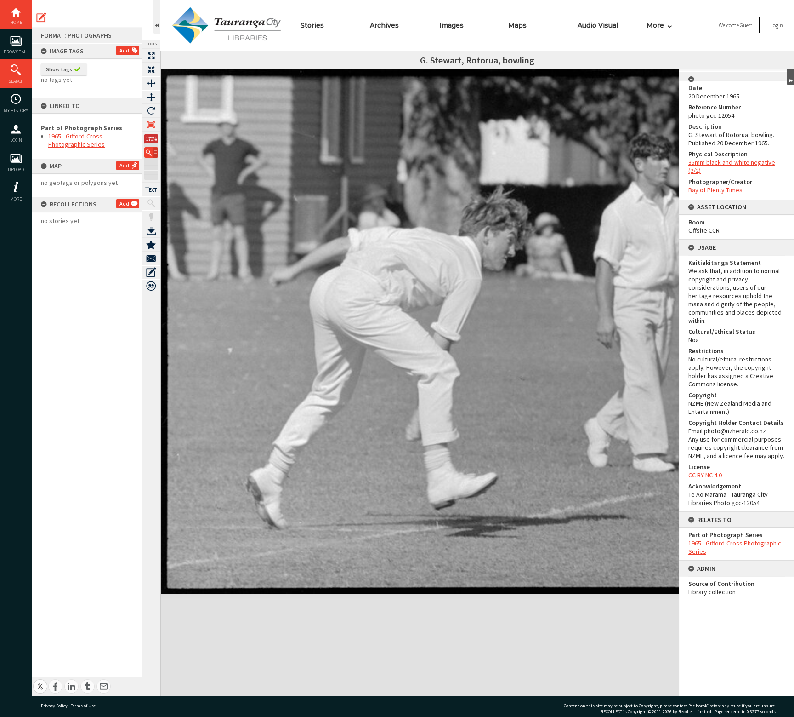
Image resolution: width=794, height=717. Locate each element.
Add (124, 50)
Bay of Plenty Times (715, 190)
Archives (384, 25)
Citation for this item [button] (151, 286)
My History (16, 111)
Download (151, 231)
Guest (746, 25)
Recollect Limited (694, 712)
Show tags (59, 69)
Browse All (16, 52)
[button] (151, 152)
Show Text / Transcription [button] (151, 189)
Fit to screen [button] (151, 69)
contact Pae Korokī (691, 706)
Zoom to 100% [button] (151, 125)
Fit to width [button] (151, 83)
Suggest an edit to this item (41, 17)
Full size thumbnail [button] (151, 56)
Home (16, 22)
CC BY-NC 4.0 (705, 475)
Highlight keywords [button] (151, 217)
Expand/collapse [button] (790, 77)
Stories (312, 25)
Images (451, 25)
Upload (16, 169)
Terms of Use (83, 706)
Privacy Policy (54, 706)
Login (16, 140)
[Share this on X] (40, 681)
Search (16, 81)
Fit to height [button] (151, 97)
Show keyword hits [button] (151, 203)
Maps (517, 25)
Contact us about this (151, 258)
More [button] (16, 199)
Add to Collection (151, 245)
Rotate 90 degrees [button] (151, 111)
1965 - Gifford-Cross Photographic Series (76, 140)
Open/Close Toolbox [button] (156, 17)
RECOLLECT (611, 712)
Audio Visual (598, 25)
